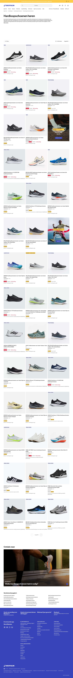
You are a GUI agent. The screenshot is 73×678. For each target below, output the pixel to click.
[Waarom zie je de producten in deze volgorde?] (55, 41)
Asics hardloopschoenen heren (16, 33)
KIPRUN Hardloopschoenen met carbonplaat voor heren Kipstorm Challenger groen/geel (36, 311)
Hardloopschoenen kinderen (32, 597)
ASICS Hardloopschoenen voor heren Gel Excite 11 (13, 103)
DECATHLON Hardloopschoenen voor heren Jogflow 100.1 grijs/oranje (36, 276)
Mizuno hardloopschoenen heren (40, 33)
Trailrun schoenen (29, 598)
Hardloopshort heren (30, 600)
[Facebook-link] (4, 627)
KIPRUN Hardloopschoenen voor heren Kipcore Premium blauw (58, 311)
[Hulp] (62, 5)
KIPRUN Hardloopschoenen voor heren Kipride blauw (14, 276)
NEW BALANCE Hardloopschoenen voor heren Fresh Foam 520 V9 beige (36, 173)
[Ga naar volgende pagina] (41, 534)
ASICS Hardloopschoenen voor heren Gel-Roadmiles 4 (57, 173)
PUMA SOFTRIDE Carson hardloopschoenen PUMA (36, 450)
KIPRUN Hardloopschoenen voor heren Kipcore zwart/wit (14, 381)
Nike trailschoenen (7, 603)
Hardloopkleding (7, 600)
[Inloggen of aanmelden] (65, 5)
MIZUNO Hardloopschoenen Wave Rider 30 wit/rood (58, 450)
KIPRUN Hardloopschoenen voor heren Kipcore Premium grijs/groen (36, 486)
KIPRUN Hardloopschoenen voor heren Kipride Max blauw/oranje (58, 207)
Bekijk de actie (58, 137)
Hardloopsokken (51, 600)
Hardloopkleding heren (8, 605)
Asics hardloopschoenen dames (10, 598)
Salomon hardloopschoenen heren (49, 33)
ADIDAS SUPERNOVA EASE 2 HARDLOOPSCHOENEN (10, 346)
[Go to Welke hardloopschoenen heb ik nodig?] (67, 584)
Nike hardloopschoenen (53, 598)
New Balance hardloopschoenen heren (24, 34)
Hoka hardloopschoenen (31, 605)
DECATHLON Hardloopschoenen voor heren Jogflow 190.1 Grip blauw (14, 241)
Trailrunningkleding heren (53, 602)
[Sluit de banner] (68, 1)
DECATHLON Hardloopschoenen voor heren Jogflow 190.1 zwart (58, 276)
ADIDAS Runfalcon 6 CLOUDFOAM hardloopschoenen (11, 173)
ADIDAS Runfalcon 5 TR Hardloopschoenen (36, 206)
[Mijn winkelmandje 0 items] (68, 5)
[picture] (14, 55)
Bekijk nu (58, 241)
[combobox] (66, 41)
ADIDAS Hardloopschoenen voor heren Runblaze (13, 68)
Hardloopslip (51, 597)
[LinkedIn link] (12, 627)
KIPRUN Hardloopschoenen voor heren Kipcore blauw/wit (36, 103)
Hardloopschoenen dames (9, 595)
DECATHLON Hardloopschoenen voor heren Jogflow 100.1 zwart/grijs (36, 68)
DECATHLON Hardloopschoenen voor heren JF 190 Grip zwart (14, 138)
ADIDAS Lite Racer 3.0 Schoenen (11, 486)
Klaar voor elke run (7, 602)
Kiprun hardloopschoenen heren (7, 33)
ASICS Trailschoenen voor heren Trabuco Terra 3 (36, 346)
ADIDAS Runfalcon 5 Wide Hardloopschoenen (58, 415)
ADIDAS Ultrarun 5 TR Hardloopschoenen (13, 310)
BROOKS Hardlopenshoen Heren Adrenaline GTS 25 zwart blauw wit (36, 522)
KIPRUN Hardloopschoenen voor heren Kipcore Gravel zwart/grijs (36, 416)
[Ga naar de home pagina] (9, 5)
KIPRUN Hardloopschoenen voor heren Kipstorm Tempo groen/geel (13, 207)
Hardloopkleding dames (9, 597)
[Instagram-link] (9, 627)
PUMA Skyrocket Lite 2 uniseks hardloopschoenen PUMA (55, 486)
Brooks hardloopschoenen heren (57, 33)
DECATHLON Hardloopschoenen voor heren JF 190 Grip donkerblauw (36, 241)
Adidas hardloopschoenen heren (32, 33)
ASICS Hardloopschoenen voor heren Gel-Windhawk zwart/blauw (57, 68)
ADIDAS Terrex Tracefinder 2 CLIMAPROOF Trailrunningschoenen (13, 522)
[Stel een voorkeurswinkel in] (59, 5)
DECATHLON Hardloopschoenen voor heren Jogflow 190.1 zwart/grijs (58, 103)
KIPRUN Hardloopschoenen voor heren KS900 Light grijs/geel (14, 450)
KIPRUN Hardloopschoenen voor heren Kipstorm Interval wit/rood (35, 138)
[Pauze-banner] (67, 1)
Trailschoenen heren (30, 595)
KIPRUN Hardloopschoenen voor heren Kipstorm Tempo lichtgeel (13, 416)
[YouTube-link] (7, 627)
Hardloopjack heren (52, 603)
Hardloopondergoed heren (31, 603)
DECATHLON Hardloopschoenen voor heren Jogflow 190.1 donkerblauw (58, 346)
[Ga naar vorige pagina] (32, 534)
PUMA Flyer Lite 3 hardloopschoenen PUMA (57, 522)
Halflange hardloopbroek (31, 602)
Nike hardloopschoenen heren (54, 595)
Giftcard (67, 8)
